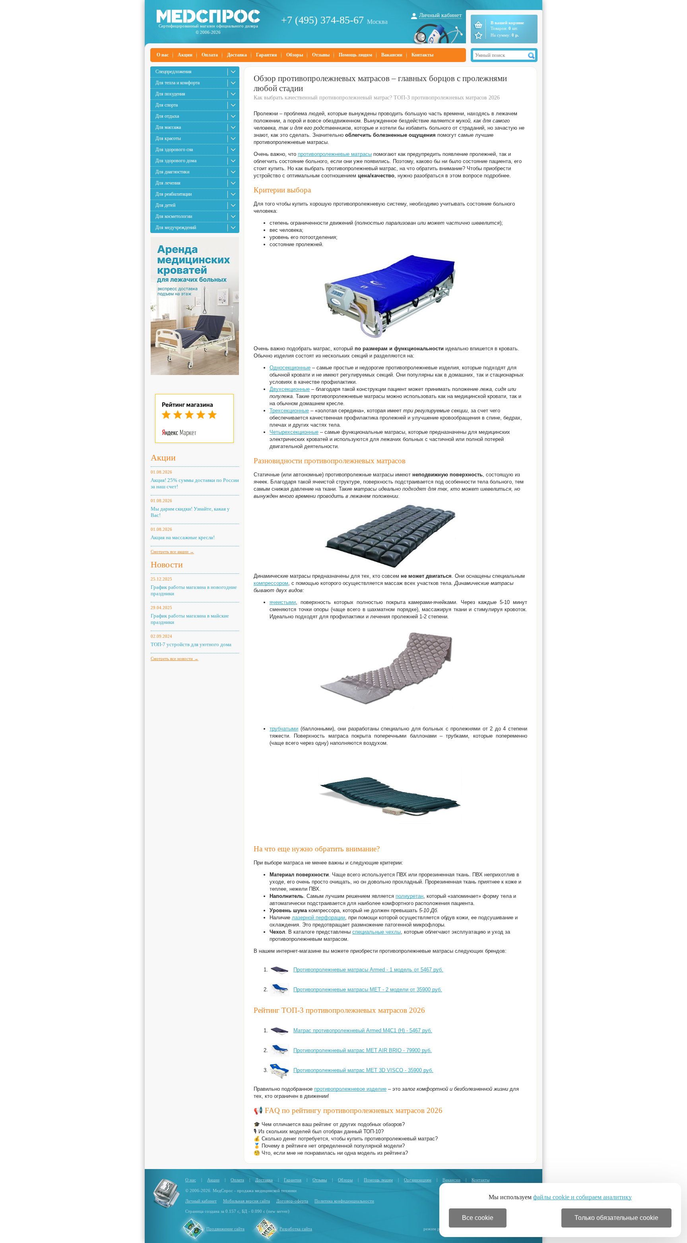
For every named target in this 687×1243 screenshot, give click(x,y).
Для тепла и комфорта (177, 82)
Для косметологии (173, 216)
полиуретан (409, 896)
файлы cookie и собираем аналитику (582, 1197)
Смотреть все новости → (174, 658)
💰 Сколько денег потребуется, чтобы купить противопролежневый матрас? (346, 1139)
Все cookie (477, 1217)
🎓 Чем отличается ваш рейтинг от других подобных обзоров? (329, 1124)
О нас (163, 55)
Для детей (165, 205)
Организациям (417, 1179)
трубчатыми (284, 729)
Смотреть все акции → (172, 551)
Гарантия (266, 55)
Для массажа (168, 127)
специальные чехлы (376, 932)
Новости (167, 564)
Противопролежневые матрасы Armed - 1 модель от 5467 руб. (368, 970)
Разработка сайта (295, 1228)
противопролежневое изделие (350, 1089)
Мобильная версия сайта (246, 1200)
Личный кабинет (440, 15)
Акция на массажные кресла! (183, 537)
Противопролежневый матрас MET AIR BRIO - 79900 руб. (362, 1050)
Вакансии (391, 55)
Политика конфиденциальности (344, 1200)
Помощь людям (355, 55)
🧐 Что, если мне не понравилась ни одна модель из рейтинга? (331, 1153)
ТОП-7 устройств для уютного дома (191, 644)
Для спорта (166, 105)
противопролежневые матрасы (335, 154)
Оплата (210, 55)
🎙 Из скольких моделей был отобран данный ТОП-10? (319, 1131)
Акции (185, 55)
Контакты (422, 55)
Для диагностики (172, 172)
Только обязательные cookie (616, 1217)
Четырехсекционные (294, 432)
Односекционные (290, 368)
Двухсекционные (290, 389)
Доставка (237, 55)
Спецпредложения (173, 71)
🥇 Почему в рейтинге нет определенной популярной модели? (329, 1146)
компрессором (271, 583)
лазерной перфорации (318, 918)
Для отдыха (167, 116)
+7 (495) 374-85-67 (322, 20)
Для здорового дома (175, 160)
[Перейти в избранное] (477, 35)
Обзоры (294, 55)
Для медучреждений (175, 227)
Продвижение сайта (225, 1228)
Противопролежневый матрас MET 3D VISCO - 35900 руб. (363, 1070)
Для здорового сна (174, 149)
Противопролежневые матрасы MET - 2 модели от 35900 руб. (367, 989)
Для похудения (170, 94)
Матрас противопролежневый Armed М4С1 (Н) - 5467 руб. (362, 1030)
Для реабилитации (173, 194)
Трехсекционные (289, 411)
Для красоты (168, 138)
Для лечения (167, 183)
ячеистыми (283, 602)
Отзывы (321, 55)
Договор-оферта (292, 1200)
